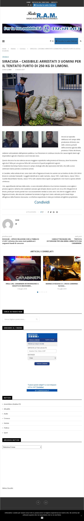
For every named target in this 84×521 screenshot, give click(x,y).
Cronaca (22, 49)
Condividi (42, 202)
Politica (6, 428)
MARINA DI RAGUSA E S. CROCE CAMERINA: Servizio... (62, 285)
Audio (6, 414)
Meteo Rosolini (7, 488)
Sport (6, 433)
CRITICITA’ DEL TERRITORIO (40, 2)
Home (28, 2)
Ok (42, 518)
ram (10, 70)
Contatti (54, 2)
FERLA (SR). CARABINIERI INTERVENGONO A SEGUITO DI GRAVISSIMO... (22, 285)
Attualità (7, 409)
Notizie (13, 49)
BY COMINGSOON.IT (42, 391)
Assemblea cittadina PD (12, 404)
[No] (81, 515)
